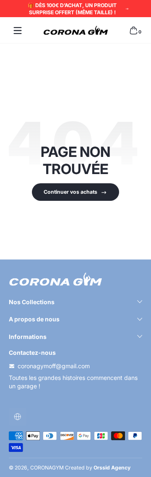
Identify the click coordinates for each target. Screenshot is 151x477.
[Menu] (17, 30)
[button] (133, 30)
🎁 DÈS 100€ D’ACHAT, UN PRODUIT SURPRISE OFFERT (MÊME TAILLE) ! (72, 8)
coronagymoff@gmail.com (54, 365)
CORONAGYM (47, 467)
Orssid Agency (112, 467)
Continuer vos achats (70, 192)
